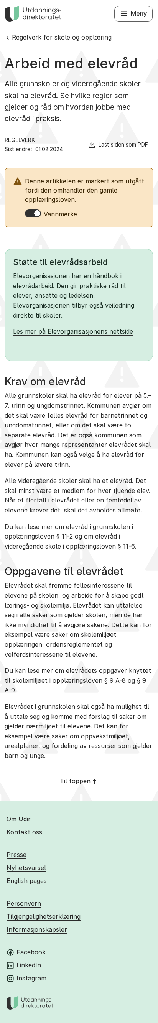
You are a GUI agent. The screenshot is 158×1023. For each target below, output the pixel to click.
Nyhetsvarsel (26, 867)
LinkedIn (28, 965)
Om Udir (19, 819)
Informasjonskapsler (37, 929)
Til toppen (75, 781)
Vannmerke (60, 214)
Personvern (24, 903)
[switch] (33, 213)
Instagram (31, 978)
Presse (16, 854)
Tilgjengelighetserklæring (44, 916)
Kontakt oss (24, 832)
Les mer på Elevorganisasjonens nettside (73, 331)
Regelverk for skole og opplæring (62, 37)
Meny (139, 13)
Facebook (31, 952)
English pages (27, 881)
